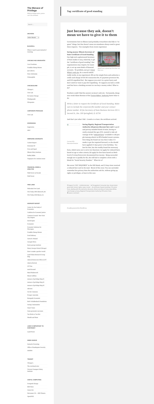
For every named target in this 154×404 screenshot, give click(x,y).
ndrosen (29, 288)
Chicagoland (96, 185)
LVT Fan (29, 266)
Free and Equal (32, 149)
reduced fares (99, 135)
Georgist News (31, 242)
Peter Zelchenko (32, 74)
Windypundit (31, 99)
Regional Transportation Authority (90, 191)
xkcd (28, 130)
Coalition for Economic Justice (36, 212)
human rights (78, 187)
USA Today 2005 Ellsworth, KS (36, 192)
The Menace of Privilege (35, 9)
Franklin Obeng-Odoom (34, 67)
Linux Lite (30, 390)
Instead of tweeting (33, 344)
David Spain (31, 221)
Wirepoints (30, 102)
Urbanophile (31, 77)
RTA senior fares (106, 191)
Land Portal (31, 332)
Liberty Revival (32, 263)
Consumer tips (104, 185)
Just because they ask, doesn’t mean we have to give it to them (92, 33)
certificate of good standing (101, 187)
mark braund (31, 269)
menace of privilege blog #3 (35, 285)
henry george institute (34, 245)
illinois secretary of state (101, 189)
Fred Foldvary (31, 235)
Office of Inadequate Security (36, 347)
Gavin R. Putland (32, 239)
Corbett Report (32, 143)
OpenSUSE (30, 396)
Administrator (85, 185)
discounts (90, 189)
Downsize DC (31, 146)
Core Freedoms (32, 64)
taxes (84, 187)
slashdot (29, 350)
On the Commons (32, 292)
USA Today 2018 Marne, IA (35, 195)
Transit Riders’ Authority (100, 95)
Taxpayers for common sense (36, 159)
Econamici (30, 224)
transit (88, 187)
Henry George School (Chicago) (36, 248)
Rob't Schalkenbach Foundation (37, 301)
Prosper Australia (32, 295)
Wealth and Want (32, 317)
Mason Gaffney (31, 276)
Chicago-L (30, 89)
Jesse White (112, 189)
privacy (77, 191)
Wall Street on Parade (34, 173)
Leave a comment (73, 193)
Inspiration (30, 127)
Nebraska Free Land (33, 188)
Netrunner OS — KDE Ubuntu (36, 393)
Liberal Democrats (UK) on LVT (36, 260)
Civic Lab (30, 93)
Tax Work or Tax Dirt (33, 314)
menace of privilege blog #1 (35, 279)
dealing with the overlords (79, 189)
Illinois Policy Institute (34, 152)
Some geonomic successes (35, 311)
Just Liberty (31, 71)
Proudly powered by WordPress (77, 208)
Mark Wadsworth (32, 272)
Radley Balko (31, 155)
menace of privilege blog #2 (35, 282)
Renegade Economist (33, 298)
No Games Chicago (33, 96)
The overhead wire (33, 366)
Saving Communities (33, 305)
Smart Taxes (31, 308)
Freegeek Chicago (32, 383)
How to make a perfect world (36, 251)
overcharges (71, 191)
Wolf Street (30, 176)
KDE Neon (30, 387)
